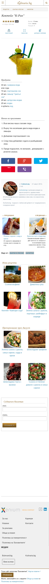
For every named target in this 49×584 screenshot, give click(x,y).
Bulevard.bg (7, 556)
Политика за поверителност (12, 581)
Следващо (40, 215)
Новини (5, 523)
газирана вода (13, 84)
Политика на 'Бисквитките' (13, 543)
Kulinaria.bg (25, 184)
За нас (5, 519)
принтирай (9, 33)
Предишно (8, 215)
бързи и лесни (18, 9)
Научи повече (33, 571)
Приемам (7, 575)
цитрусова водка (14, 100)
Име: (4, 406)
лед (11, 106)
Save (9, 167)
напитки (30, 9)
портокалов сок (14, 91)
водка (9, 103)
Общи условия (33, 578)
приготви (24, 33)
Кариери (29, 519)
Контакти (29, 523)
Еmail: (5, 415)
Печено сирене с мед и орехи (13, 237)
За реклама (7, 528)
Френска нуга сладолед (36, 236)
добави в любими (40, 33)
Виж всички (8, 562)
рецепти (6, 9)
